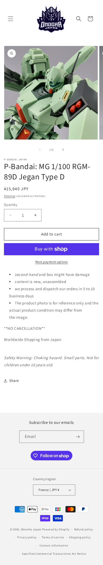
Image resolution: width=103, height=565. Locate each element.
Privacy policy (27, 537)
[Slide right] (63, 149)
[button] (10, 19)
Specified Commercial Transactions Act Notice (54, 553)
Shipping (9, 196)
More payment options (51, 262)
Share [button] (14, 380)
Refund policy (83, 529)
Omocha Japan (31, 529)
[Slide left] (40, 149)
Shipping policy (80, 537)
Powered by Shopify (55, 529)
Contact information (54, 545)
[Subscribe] (78, 436)
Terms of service (53, 537)
